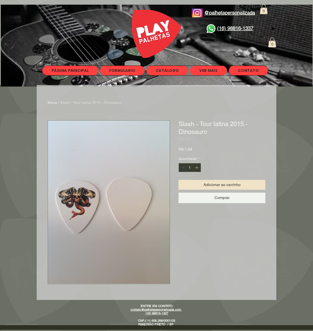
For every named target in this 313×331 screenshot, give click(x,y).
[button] (264, 9)
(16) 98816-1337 (156, 313)
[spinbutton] (189, 167)
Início (52, 102)
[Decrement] (182, 167)
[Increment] (197, 167)
